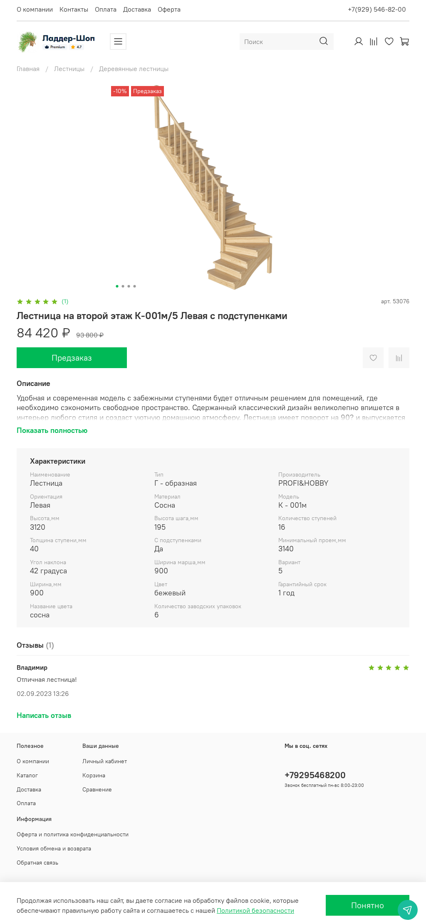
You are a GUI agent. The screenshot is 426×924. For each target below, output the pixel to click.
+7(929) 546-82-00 (377, 9)
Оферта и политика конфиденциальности (73, 834)
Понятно (367, 905)
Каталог (27, 775)
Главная (28, 68)
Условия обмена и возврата (54, 848)
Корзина (93, 775)
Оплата (105, 9)
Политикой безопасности (255, 910)
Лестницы (69, 68)
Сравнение (97, 789)
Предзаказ (72, 357)
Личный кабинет (104, 761)
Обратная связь (37, 862)
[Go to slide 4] (135, 286)
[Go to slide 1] (117, 286)
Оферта (169, 9)
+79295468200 (315, 775)
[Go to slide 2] (123, 286)
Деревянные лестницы (133, 68)
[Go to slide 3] (129, 286)
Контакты (73, 9)
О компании (35, 9)
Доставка (137, 9)
